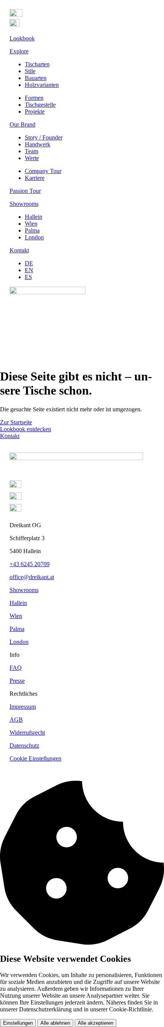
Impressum (23, 706)
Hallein (18, 603)
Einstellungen (18, 1023)
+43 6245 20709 (30, 564)
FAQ (16, 667)
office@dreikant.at (32, 577)
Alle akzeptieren (95, 1023)
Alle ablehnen (55, 1023)
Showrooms (24, 590)
